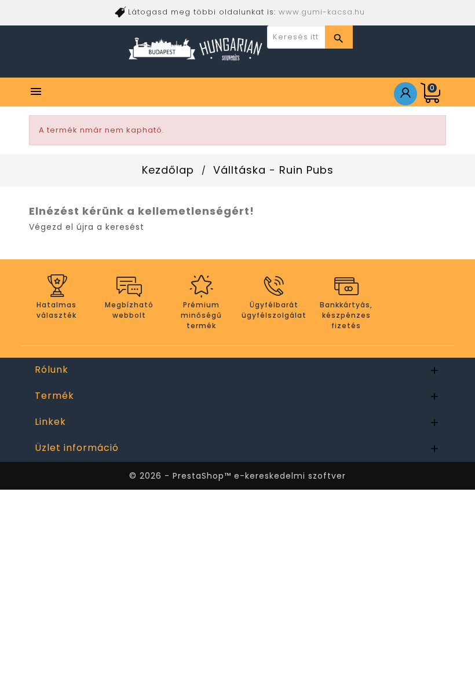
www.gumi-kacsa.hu (322, 11)
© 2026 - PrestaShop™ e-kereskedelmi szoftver (237, 476)
